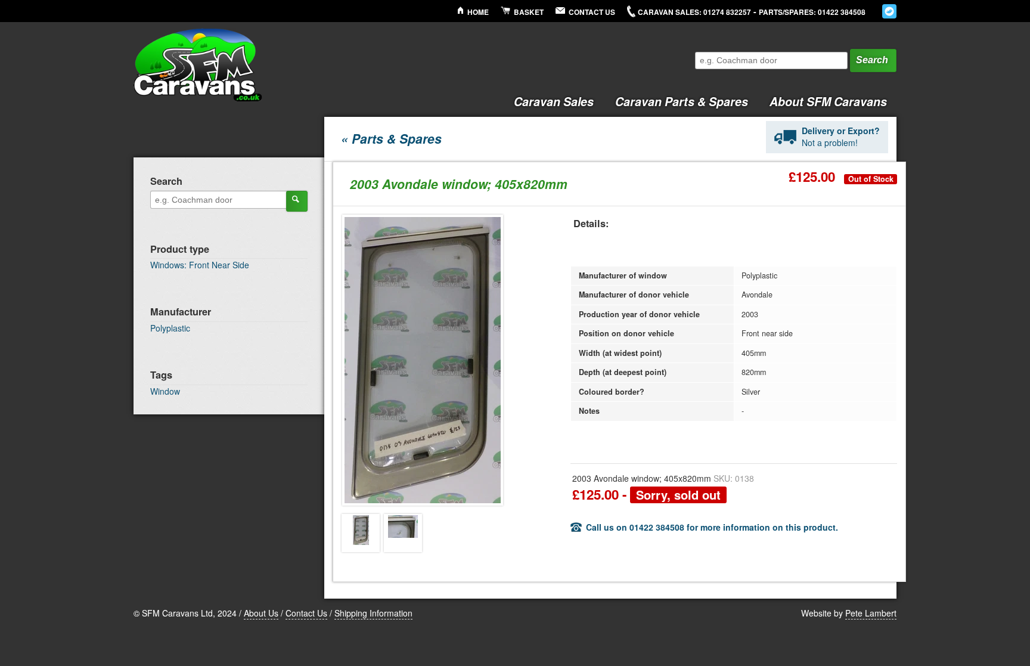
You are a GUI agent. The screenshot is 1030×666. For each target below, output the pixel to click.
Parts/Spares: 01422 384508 (812, 12)
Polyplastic (170, 328)
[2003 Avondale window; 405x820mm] (361, 533)
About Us (261, 613)
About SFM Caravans (828, 101)
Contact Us (592, 12)
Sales (554, 101)
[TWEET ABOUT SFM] (889, 11)
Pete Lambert (870, 613)
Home (478, 12)
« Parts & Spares (391, 138)
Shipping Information (373, 613)
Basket (529, 12)
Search (872, 60)
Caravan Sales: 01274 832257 (694, 12)
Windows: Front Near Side (199, 265)
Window (165, 391)
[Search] (297, 201)
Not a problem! (841, 136)
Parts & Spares (681, 101)
